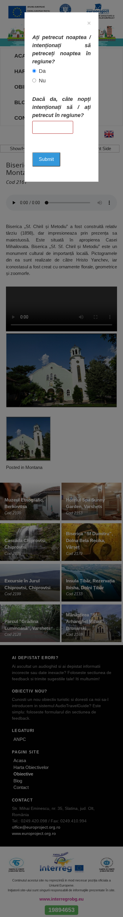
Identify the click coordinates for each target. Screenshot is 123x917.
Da (42, 71)
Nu (42, 81)
